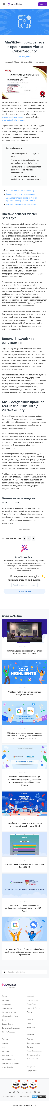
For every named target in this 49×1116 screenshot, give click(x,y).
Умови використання (35, 1051)
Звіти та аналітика (8, 1032)
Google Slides (32, 1000)
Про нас (30, 1039)
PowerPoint (31, 1004)
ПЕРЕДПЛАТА (24, 591)
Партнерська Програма (10, 1063)
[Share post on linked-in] (24, 538)
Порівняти (5, 1043)
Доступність (31, 1067)
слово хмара (7, 1008)
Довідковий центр (8, 1059)
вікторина (5, 1000)
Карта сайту (24, 1096)
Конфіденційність (33, 1055)
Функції (4, 996)
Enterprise (31, 1027)
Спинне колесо (7, 1024)
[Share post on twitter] (29, 538)
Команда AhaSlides (11, 62)
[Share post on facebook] (33, 538)
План (29, 1023)
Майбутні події (7, 1055)
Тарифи (30, 1019)
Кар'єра (30, 1047)
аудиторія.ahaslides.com (13, 120)
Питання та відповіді (9, 1012)
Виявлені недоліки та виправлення (21, 194)
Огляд (4, 1020)
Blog (3, 1047)
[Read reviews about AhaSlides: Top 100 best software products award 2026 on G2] (16, 1084)
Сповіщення (24, 56)
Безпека (30, 1063)
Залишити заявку (33, 1043)
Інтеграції (30, 996)
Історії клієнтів (7, 1067)
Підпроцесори (32, 1071)
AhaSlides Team (24, 557)
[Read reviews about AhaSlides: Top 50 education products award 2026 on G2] (24, 1084)
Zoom (29, 1012)
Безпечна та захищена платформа (21, 204)
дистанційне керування (11, 1028)
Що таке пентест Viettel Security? (20, 190)
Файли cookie (32, 1059)
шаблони (5, 1051)
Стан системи (9, 1096)
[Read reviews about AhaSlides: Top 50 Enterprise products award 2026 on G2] (33, 1084)
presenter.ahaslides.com (13, 117)
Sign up (42, 4)
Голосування (7, 1004)
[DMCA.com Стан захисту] (39, 1096)
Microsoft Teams (33, 1008)
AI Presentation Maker (10, 1016)
